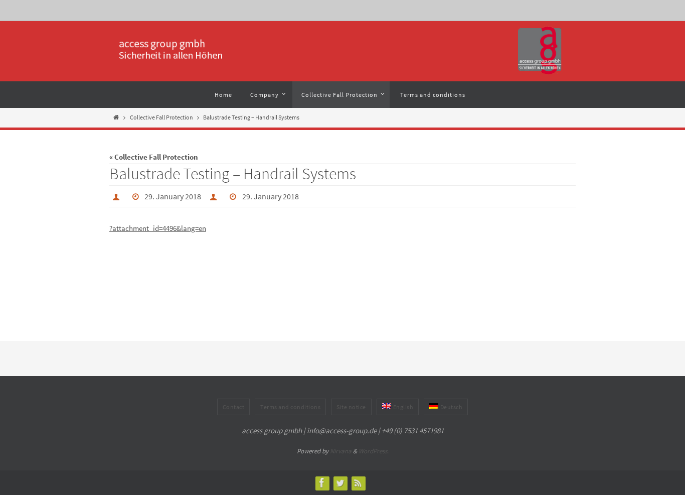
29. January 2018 (172, 196)
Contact (234, 407)
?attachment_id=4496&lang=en (157, 228)
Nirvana (341, 451)
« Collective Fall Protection (153, 157)
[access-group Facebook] (321, 482)
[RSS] (358, 482)
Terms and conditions (290, 407)
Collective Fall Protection (161, 117)
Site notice (351, 407)
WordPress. (374, 451)
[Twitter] (340, 482)
